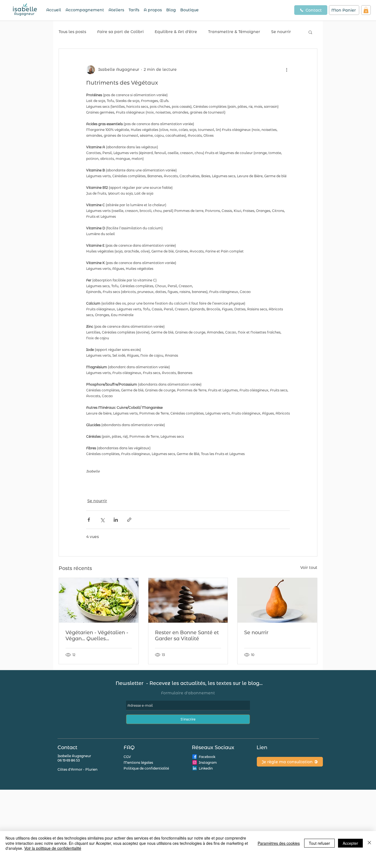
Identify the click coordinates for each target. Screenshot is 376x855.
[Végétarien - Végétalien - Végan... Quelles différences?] (98, 600)
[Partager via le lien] (129, 519)
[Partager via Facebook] (88, 519)
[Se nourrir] (277, 600)
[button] (366, 10)
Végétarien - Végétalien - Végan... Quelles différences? (97, 636)
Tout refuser (319, 843)
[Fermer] (369, 843)
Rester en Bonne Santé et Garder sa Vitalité (187, 636)
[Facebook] (194, 756)
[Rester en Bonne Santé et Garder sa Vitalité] (188, 600)
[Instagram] (194, 762)
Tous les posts (72, 31)
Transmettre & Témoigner (234, 31)
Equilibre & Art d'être (176, 31)
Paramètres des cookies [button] (279, 843)
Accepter (350, 843)
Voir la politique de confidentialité (52, 848)
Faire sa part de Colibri (120, 31)
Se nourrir (281, 31)
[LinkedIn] (194, 768)
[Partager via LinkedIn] (115, 519)
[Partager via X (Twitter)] (102, 519)
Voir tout (308, 567)
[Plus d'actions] (286, 69)
